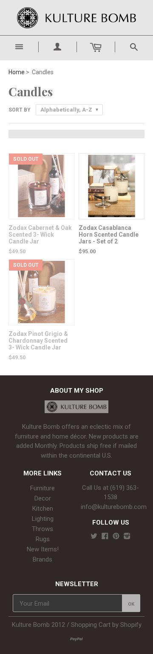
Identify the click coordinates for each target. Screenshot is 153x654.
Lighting (43, 519)
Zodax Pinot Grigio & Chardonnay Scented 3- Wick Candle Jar (38, 340)
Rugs (43, 539)
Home (16, 72)
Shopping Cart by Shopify (106, 625)
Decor (42, 498)
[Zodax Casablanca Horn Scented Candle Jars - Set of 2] (111, 215)
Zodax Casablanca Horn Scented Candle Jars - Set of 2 (109, 234)
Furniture (42, 488)
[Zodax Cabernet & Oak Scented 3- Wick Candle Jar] (41, 215)
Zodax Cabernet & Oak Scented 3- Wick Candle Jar (40, 234)
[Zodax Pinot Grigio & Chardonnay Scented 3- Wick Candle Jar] (41, 321)
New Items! (43, 549)
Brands (42, 559)
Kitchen (42, 508)
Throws (42, 529)
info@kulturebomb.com (114, 507)
